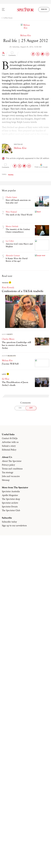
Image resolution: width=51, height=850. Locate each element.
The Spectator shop (11, 498)
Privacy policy (8, 464)
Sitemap (5, 480)
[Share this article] (47, 54)
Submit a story (9, 445)
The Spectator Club (11, 510)
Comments (12, 55)
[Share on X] (38, 54)
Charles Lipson (11, 197)
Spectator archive (10, 502)
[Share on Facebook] (33, 54)
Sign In (44, 9)
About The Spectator (11, 461)
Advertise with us (10, 442)
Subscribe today (9, 521)
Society (10, 175)
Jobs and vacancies (11, 476)
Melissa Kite (20, 148)
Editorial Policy (9, 449)
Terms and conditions (12, 468)
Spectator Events (10, 506)
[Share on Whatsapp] (42, 54)
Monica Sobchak (12, 226)
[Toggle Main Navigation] (6, 9)
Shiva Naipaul (11, 212)
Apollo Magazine (10, 495)
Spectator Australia (11, 491)
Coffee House (7, 18)
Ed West (5, 379)
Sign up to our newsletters (14, 525)
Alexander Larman (13, 255)
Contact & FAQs (9, 438)
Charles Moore (8, 339)
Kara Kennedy (8, 287)
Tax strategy (7, 472)
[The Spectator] (25, 9)
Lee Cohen (10, 241)
